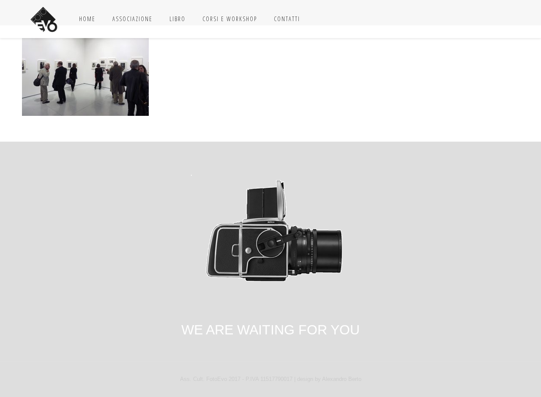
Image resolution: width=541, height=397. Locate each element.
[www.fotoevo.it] (44, 19)
